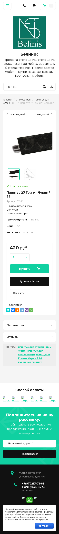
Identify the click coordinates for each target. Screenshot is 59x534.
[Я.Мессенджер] (8, 310)
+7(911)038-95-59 (33, 487)
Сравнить (18, 293)
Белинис (29, 54)
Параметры (15, 325)
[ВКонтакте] (13, 310)
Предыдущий (17, 114)
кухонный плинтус (30, 362)
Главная (7, 99)
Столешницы (23, 99)
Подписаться (30, 453)
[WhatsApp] (31, 310)
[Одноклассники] (17, 310)
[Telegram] (22, 310)
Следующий (42, 114)
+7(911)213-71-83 (33, 483)
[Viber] (27, 310)
